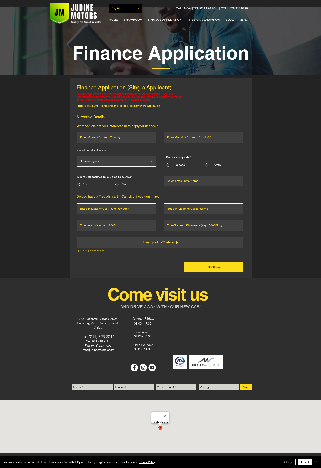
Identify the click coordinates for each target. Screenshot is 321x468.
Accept (305, 462)
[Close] (316, 462)
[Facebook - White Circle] (134, 367)
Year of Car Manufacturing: (92, 150)
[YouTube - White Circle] (152, 367)
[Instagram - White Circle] (143, 367)
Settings (287, 462)
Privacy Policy (147, 462)
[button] (160, 242)
